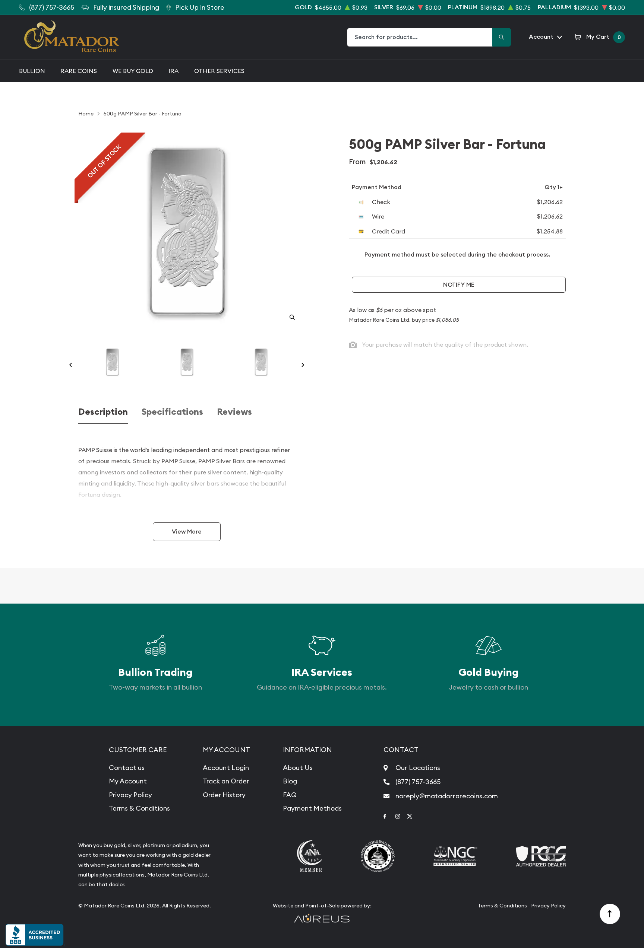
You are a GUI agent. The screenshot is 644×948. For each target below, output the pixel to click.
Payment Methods (312, 808)
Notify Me (458, 285)
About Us (298, 767)
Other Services (219, 70)
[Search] (501, 37)
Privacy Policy (130, 794)
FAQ (290, 794)
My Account (128, 781)
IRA (173, 70)
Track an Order (226, 781)
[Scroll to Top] (610, 914)
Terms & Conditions (139, 808)
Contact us (127, 767)
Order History (224, 794)
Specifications (172, 412)
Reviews (234, 412)
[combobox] (420, 37)
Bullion (32, 70)
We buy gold (133, 70)
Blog (290, 781)
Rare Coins (78, 70)
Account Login (226, 767)
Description (103, 412)
